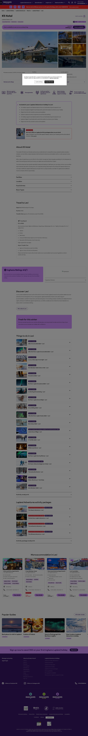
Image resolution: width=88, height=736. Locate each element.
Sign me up (30, 377)
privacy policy (31, 379)
